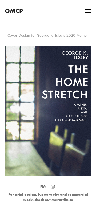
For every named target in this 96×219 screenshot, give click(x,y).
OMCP (14, 11)
